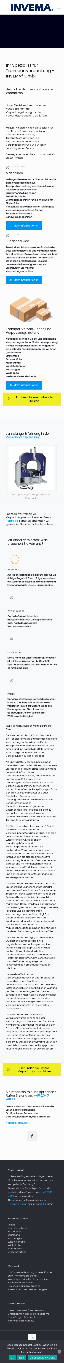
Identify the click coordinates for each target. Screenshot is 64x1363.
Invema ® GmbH (19, 735)
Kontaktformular (17, 1204)
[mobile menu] (59, 7)
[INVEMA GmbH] (32, 7)
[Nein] (59, 1351)
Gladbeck (45, 735)
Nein (22, 1357)
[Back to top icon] (32, 1338)
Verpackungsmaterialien (20, 742)
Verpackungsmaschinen (37, 738)
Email (42, 1188)
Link (42, 1204)
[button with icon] (32, 1136)
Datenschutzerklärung (42, 1357)
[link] (31, 473)
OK (12, 1357)
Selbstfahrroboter (27, 792)
